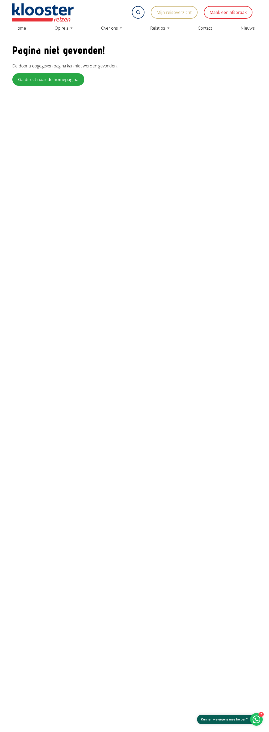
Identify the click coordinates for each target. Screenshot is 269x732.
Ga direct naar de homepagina (48, 79)
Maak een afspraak (228, 12)
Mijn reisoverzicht (174, 12)
